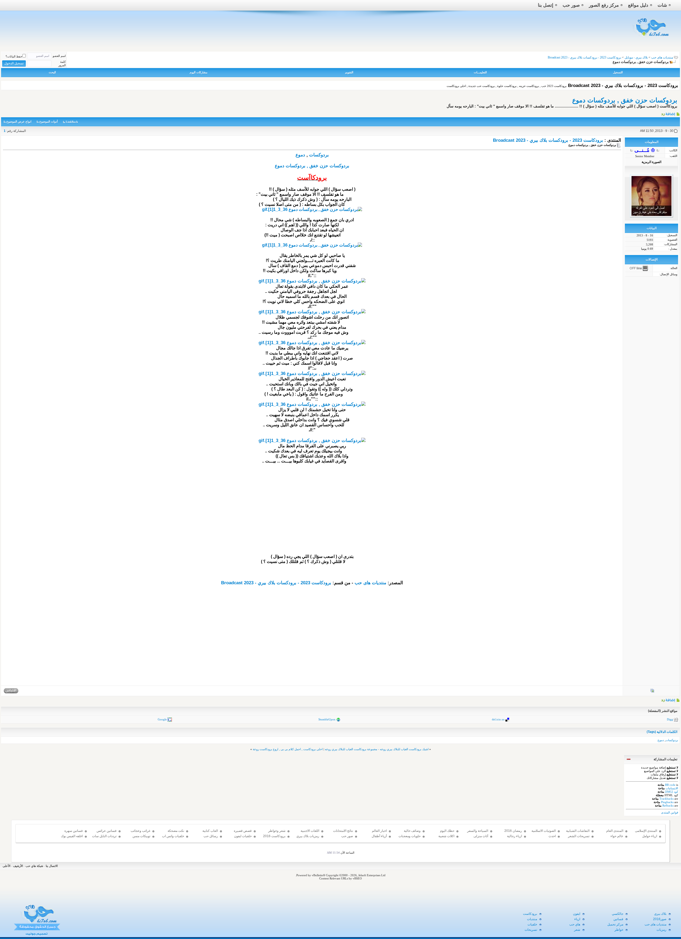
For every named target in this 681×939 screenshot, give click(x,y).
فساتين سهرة (73, 831)
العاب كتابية (210, 831)
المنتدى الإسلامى (646, 831)
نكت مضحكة (176, 831)
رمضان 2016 (513, 831)
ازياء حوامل (649, 836)
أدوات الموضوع (48, 121)
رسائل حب (211, 836)
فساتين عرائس (107, 831)
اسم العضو (59, 55)
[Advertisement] (312, 516)
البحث (52, 72)
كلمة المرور (62, 63)
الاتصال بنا (52, 865)
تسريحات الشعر (578, 836)
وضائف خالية (412, 831)
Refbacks (668, 805)
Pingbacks (667, 802)
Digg (670, 719)
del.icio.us (498, 719)
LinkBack (72, 121)
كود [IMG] (671, 791)
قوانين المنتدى (669, 812)
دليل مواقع (638, 5)
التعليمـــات (480, 72)
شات (662, 5)
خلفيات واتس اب (173, 836)
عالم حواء (617, 836)
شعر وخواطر (276, 831)
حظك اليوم (447, 831)
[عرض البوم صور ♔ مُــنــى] (652, 692)
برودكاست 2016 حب (274, 838)
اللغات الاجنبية (310, 831)
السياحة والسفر (477, 831)
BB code (670, 784)
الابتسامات (672, 788)
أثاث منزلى (481, 836)
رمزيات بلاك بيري (307, 836)
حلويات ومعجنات (409, 836)
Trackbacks (666, 798)
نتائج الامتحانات (343, 831)
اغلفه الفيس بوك (72, 836)
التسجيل (618, 72)
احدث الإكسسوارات (547, 838)
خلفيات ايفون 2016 (243, 838)
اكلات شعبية (446, 836)
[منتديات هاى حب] (651, 37)
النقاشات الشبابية (577, 831)
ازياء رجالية (514, 836)
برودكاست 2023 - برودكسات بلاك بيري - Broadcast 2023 (548, 140)
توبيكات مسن (141, 836)
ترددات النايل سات (104, 836)
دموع (300, 154)
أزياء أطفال (379, 836)
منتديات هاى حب (662, 57)
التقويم (349, 72)
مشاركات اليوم (198, 72)
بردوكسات (319, 154)
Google (162, 719)
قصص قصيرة (243, 831)
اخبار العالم (379, 831)
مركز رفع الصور (604, 5)
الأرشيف (18, 865)
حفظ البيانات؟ (14, 56)
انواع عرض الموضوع (18, 121)
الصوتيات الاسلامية (543, 831)
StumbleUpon (326, 719)
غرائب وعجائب (140, 831)
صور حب (571, 5)
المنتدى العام (614, 831)
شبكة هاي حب (34, 865)
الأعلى (6, 865)
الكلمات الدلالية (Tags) (662, 732)
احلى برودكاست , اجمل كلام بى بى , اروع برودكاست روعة (288, 749)
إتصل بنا (545, 5)
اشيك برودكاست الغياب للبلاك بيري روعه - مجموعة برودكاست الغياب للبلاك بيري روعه (377, 749)
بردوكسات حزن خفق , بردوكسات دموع (624, 100)
